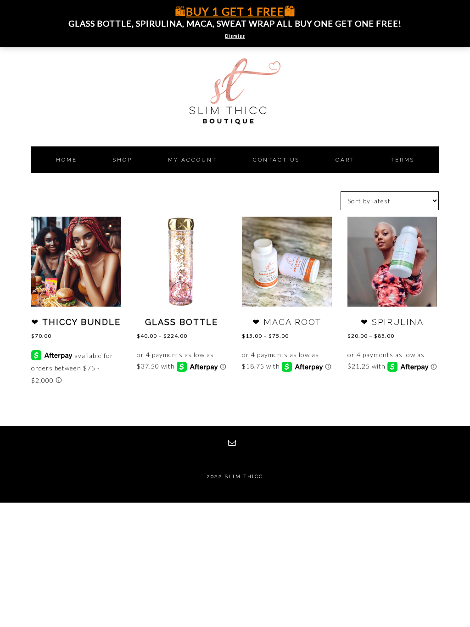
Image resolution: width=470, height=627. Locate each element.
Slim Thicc (235, 105)
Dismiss (235, 36)
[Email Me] (235, 443)
